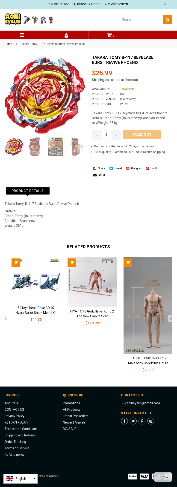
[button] (20, 479)
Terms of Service (17, 448)
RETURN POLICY (16, 422)
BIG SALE (69, 429)
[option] (12, 147)
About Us (11, 403)
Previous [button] (5, 146)
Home (8, 44)
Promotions (71, 403)
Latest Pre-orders (75, 416)
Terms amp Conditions (21, 429)
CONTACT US (14, 409)
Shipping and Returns (20, 435)
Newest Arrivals (74, 422)
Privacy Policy (14, 416)
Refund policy (14, 454)
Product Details (28, 191)
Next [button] (81, 146)
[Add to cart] (16, 262)
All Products (71, 409)
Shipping (98, 80)
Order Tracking (15, 442)
